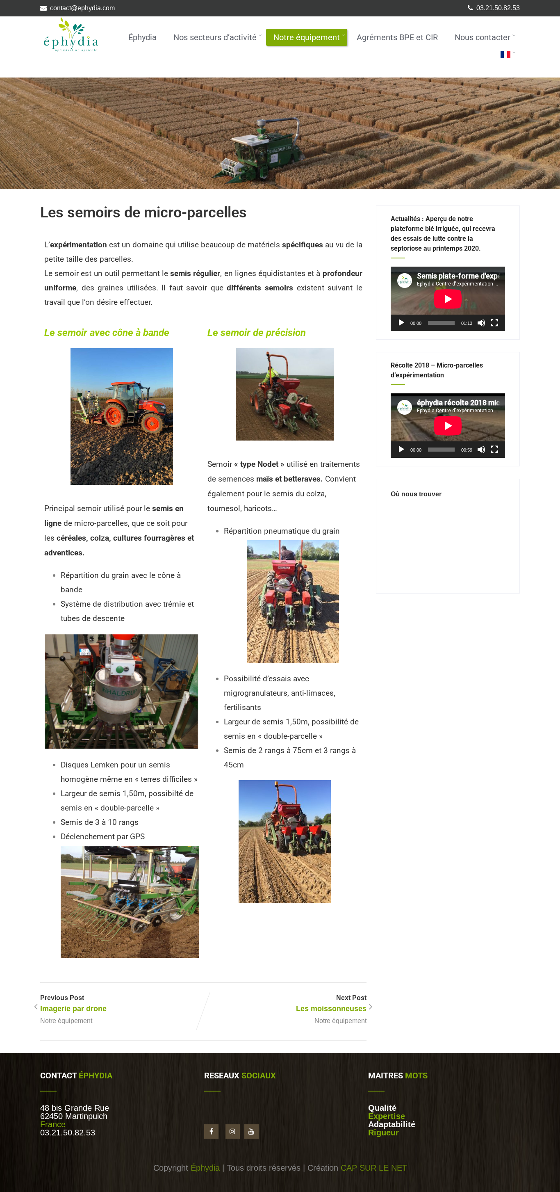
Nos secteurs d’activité (215, 37)
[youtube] (251, 1131)
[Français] (505, 55)
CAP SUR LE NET (374, 1167)
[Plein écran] (494, 323)
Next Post (331, 1003)
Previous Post (73, 1003)
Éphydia (142, 37)
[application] (448, 299)
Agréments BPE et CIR (397, 37)
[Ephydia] (71, 54)
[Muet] (481, 323)
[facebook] (211, 1131)
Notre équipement (306, 37)
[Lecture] (401, 323)
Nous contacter (482, 37)
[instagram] (232, 1131)
